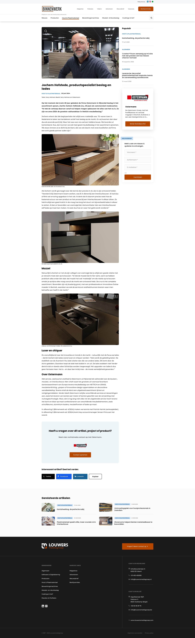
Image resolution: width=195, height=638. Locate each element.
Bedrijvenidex (75, 582)
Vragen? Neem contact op (136, 546)
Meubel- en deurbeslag (50, 590)
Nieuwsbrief (120, 9)
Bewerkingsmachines (90, 18)
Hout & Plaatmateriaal (70, 18)
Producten (55, 18)
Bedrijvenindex (146, 9)
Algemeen (45, 571)
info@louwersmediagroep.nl (141, 579)
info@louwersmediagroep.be (141, 610)
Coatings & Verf (128, 18)
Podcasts (90, 9)
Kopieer (95, 476)
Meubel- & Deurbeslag (110, 18)
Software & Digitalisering (51, 574)
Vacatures (131, 9)
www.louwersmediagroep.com (142, 620)
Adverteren (109, 9)
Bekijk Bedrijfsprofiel (138, 124)
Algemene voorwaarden (135, 633)
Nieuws (44, 18)
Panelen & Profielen (49, 598)
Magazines (80, 9)
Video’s (99, 9)
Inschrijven (138, 177)
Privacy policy (149, 633)
